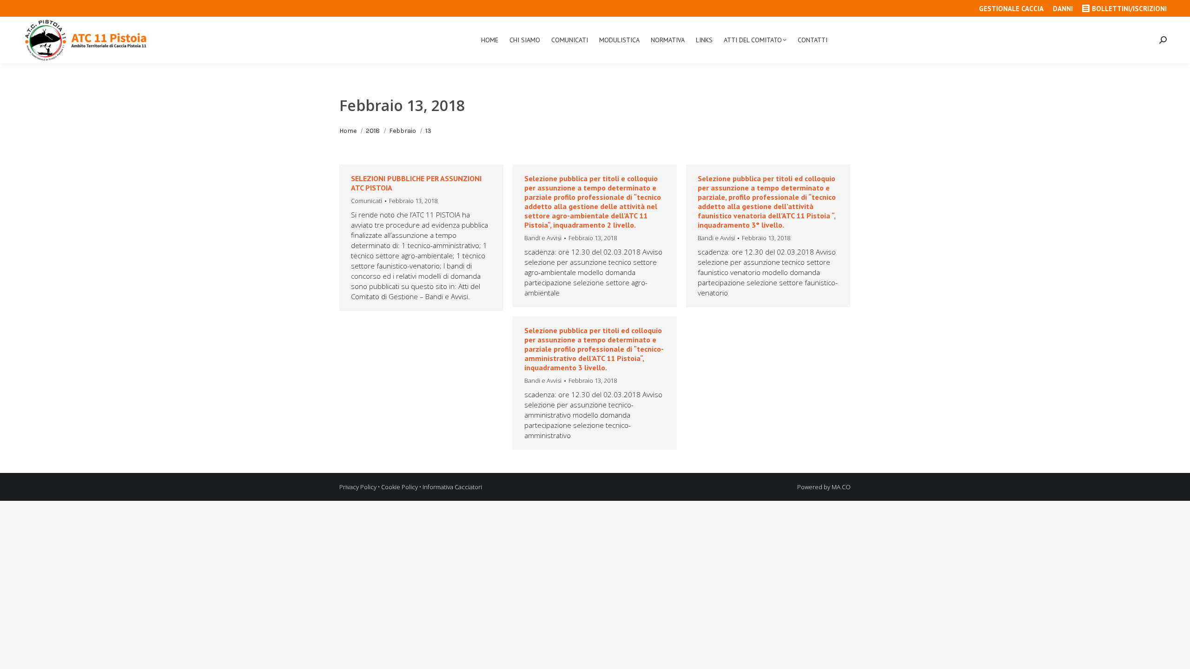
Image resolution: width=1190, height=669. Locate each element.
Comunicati (366, 201)
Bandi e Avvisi (543, 238)
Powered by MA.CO (824, 487)
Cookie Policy (399, 487)
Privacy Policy (358, 487)
